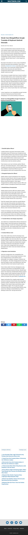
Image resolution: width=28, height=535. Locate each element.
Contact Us (10, 528)
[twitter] (8, 324)
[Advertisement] (14, 18)
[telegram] (24, 324)
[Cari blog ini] (26, 1)
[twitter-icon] (16, 522)
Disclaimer (22, 528)
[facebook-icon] (7, 522)
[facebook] (3, 324)
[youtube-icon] (20, 522)
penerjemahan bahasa (10, 66)
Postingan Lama (22, 449)
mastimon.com (14, 1)
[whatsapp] (19, 324)
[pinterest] (14, 324)
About (5, 528)
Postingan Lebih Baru (6, 449)
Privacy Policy (16, 528)
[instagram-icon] (11, 522)
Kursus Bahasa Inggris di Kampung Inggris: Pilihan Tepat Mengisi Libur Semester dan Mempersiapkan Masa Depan (14, 471)
